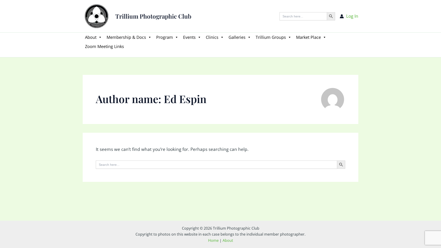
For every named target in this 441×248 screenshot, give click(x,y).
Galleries (237, 37)
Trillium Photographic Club (153, 16)
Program (164, 37)
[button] (85, 54)
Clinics (212, 37)
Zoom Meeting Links (104, 46)
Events (189, 37)
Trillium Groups (271, 37)
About (90, 37)
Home (213, 240)
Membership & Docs (126, 37)
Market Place (308, 37)
